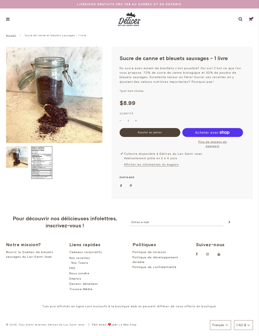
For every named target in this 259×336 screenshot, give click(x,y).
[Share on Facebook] (121, 185)
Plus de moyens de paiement (212, 144)
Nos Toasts (79, 262)
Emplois (75, 278)
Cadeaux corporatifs (85, 252)
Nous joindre (79, 273)
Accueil (11, 35)
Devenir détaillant (83, 283)
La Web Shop (127, 324)
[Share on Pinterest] (130, 185)
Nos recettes (79, 258)
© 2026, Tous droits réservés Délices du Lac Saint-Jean (45, 324)
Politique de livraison (149, 252)
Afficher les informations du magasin (151, 164)
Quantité (126, 113)
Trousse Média (81, 289)
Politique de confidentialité (154, 267)
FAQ (72, 268)
